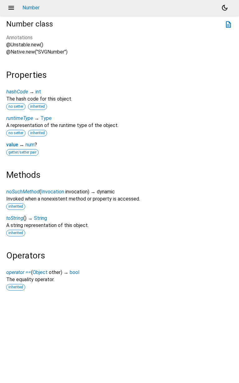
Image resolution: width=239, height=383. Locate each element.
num (30, 145)
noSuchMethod (23, 192)
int (38, 92)
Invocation (52, 192)
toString (14, 218)
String (40, 218)
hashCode (17, 92)
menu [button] (11, 8)
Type (46, 118)
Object (40, 272)
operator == (18, 272)
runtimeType (19, 118)
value (12, 145)
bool (74, 272)
